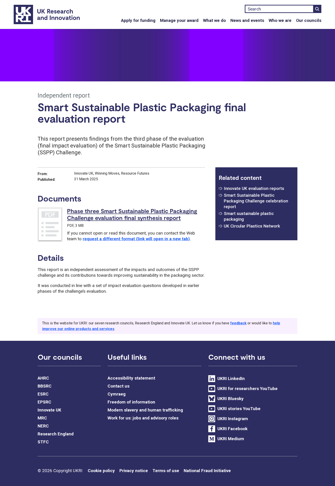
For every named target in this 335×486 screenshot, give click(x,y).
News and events (247, 20)
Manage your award (179, 20)
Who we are (280, 20)
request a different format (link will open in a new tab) (136, 238)
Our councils (308, 20)
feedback (238, 323)
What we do (214, 20)
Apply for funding (138, 20)
